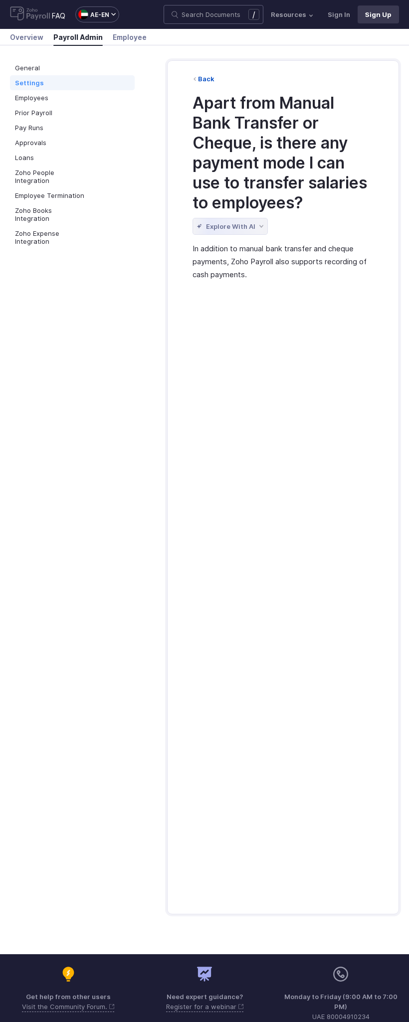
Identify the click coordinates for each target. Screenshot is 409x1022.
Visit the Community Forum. (65, 1007)
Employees (31, 98)
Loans (24, 158)
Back (206, 79)
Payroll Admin (78, 37)
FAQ (58, 15)
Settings (29, 83)
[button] (92, 14)
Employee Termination (49, 195)
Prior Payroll (33, 113)
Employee (130, 37)
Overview (26, 37)
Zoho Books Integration (33, 214)
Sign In (339, 14)
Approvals (30, 143)
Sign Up (378, 14)
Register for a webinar (202, 1007)
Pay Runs (29, 128)
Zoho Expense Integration (37, 237)
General (27, 68)
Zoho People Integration (34, 176)
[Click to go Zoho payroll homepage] (30, 14)
